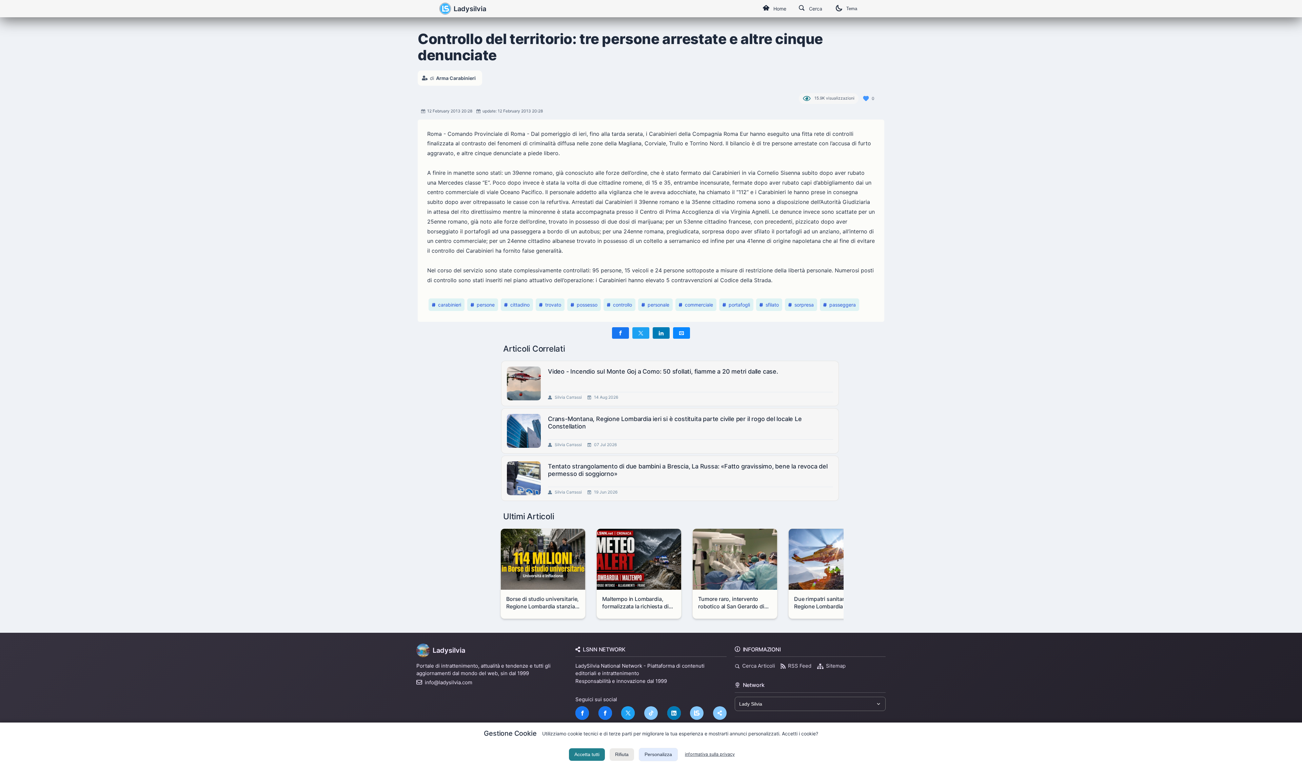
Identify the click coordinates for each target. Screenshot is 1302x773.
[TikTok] (651, 713)
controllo (622, 305)
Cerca (815, 9)
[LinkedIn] (674, 713)
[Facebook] (582, 713)
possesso (587, 305)
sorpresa (804, 305)
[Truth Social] (720, 713)
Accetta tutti (586, 754)
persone (486, 305)
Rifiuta (622, 754)
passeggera (842, 305)
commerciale (699, 305)
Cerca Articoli (758, 666)
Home (779, 9)
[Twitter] (628, 713)
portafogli (739, 305)
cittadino (520, 305)
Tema (851, 8)
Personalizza (658, 754)
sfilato (772, 305)
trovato (553, 305)
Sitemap (836, 666)
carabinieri (449, 305)
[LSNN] (697, 713)
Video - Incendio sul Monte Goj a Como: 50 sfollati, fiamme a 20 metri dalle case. (663, 371)
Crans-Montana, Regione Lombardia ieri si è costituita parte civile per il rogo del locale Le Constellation (675, 422)
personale (658, 305)
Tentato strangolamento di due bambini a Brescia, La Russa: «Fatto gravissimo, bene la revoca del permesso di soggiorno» (688, 470)
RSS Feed (799, 666)
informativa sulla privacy (710, 754)
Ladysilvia (470, 9)
